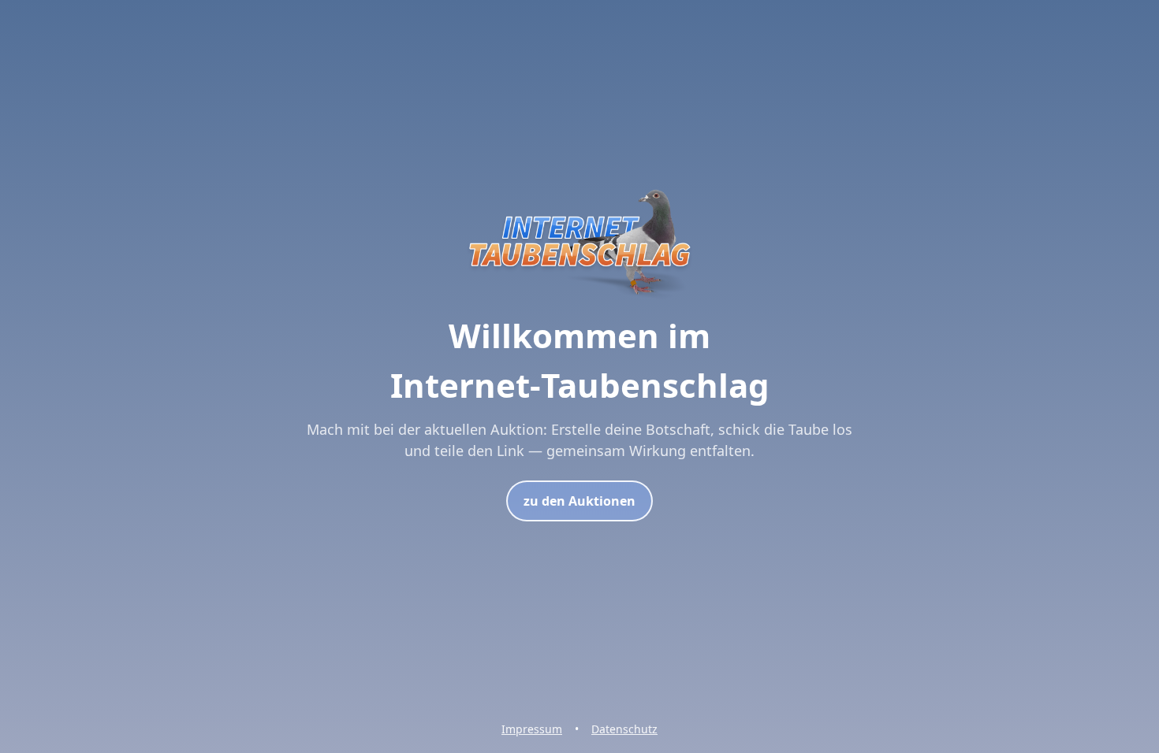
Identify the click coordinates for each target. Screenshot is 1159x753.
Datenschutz (624, 728)
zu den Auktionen (579, 501)
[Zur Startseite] (579, 301)
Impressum (531, 728)
